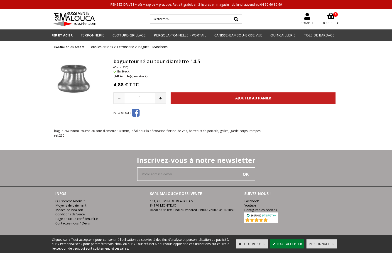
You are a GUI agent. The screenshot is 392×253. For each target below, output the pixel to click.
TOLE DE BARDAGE (319, 35)
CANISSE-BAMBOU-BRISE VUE (238, 35)
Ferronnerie (125, 47)
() (273, 220)
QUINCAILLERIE (283, 35)
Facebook (251, 201)
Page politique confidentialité (76, 219)
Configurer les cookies (260, 210)
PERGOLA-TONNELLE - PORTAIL (180, 35)
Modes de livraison (69, 210)
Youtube (250, 205)
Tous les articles (101, 47)
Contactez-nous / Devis (72, 223)
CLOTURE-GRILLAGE (129, 35)
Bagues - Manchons (153, 47)
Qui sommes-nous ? (70, 201)
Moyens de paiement (70, 205)
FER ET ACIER (62, 35)
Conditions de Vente (70, 214)
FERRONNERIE (92, 35)
